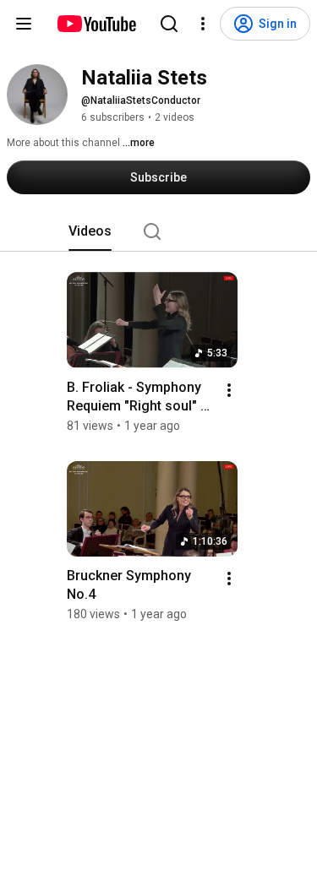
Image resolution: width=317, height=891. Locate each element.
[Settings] (203, 24)
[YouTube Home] (96, 23)
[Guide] (24, 24)
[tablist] (158, 231)
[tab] (90, 231)
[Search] (169, 24)
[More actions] (229, 390)
